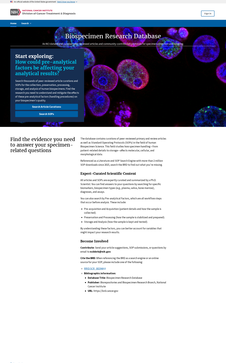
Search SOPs (46, 114)
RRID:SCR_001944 (93, 268)
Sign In (207, 13)
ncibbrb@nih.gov (100, 251)
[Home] (72, 12)
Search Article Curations (46, 106)
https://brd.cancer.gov (106, 291)
